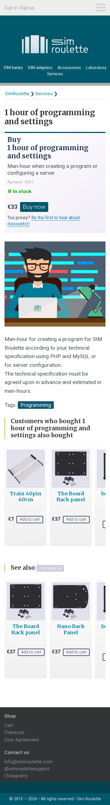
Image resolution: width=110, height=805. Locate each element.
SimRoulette (17, 93)
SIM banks (13, 67)
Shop (10, 716)
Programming (36, 405)
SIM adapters (40, 67)
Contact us (16, 752)
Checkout (14, 732)
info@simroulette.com (28, 761)
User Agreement (21, 739)
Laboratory (96, 67)
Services (55, 73)
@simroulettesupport (27, 768)
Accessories (69, 67)
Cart (8, 725)
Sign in (10, 7)
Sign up (27, 7)
